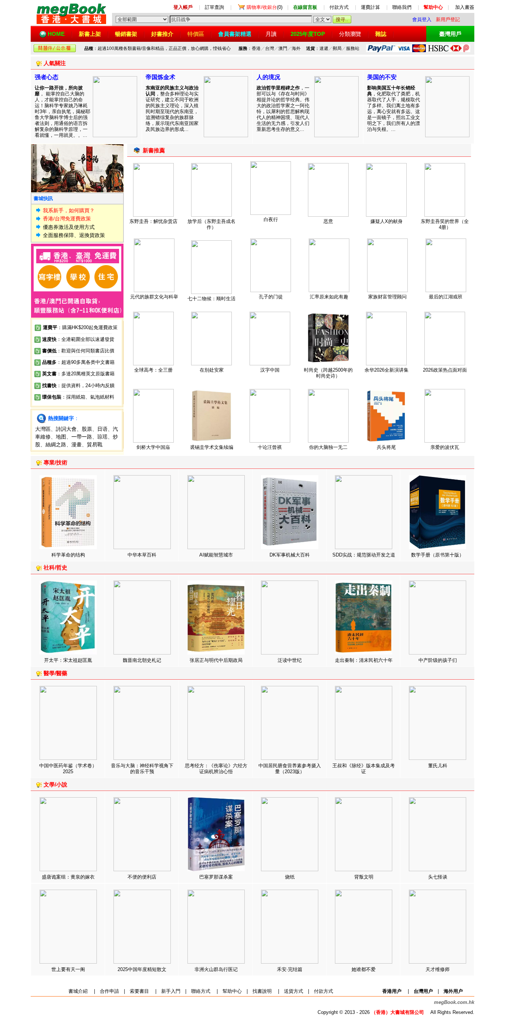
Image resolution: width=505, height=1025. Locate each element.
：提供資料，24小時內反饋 (86, 385)
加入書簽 (464, 7)
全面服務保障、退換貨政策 (74, 235)
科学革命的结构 (68, 555)
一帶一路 (81, 437)
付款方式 (339, 7)
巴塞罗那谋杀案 (216, 877)
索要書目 (139, 991)
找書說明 (262, 991)
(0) (264, 7)
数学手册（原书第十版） (437, 555)
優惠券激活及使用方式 (69, 227)
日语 (102, 429)
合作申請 (109, 991)
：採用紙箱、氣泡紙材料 (87, 397)
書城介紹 (78, 991)
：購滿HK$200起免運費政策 (80, 327)
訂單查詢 (214, 7)
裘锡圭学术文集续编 (211, 447)
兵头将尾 (386, 447)
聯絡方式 (200, 991)
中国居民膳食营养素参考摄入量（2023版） (289, 768)
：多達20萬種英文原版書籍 (78, 373)
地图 (61, 437)
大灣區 (43, 429)
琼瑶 (102, 437)
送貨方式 (293, 991)
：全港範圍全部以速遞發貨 (78, 339)
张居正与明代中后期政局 (216, 660)
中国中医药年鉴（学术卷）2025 (68, 768)
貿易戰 (94, 444)
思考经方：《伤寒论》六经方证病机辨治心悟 (216, 768)
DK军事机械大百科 (290, 555)
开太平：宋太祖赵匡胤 (68, 660)
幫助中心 (232, 991)
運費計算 (370, 7)
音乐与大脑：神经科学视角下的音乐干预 (142, 768)
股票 (87, 429)
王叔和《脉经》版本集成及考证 (363, 768)
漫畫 (76, 444)
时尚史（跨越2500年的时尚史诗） (328, 373)
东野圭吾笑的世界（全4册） (445, 224)
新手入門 (170, 991)
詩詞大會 (66, 429)
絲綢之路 (55, 444)
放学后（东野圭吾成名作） (211, 224)
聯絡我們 (401, 7)
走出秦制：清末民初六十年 (364, 660)
